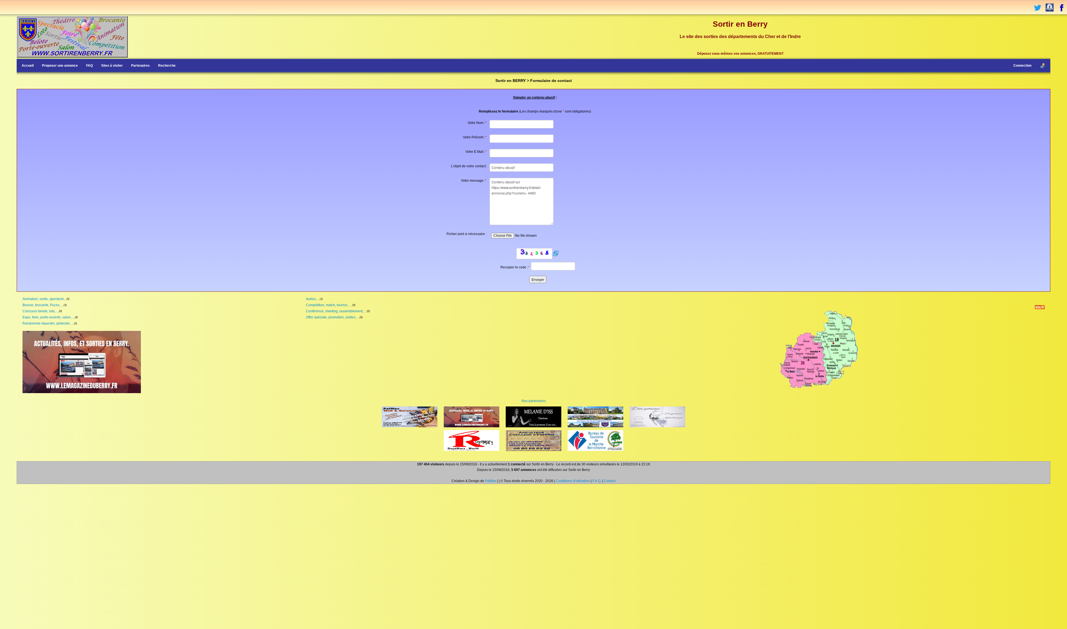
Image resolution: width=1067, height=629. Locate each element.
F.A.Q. (596, 481)
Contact (609, 481)
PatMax (490, 481)
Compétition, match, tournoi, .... (329, 305)
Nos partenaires (534, 401)
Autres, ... (313, 299)
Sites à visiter (112, 66)
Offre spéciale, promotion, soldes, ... (333, 317)
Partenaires (140, 66)
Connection (1022, 66)
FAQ (89, 66)
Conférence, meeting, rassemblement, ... (336, 311)
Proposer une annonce (60, 66)
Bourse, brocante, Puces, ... (43, 305)
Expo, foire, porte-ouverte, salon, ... (49, 317)
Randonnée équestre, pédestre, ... (48, 323)
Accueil (28, 66)
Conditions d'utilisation (573, 481)
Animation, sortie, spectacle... (44, 299)
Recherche (167, 66)
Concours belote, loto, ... (41, 311)
